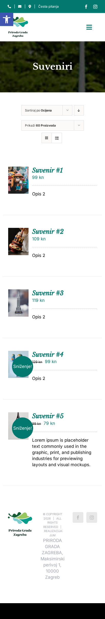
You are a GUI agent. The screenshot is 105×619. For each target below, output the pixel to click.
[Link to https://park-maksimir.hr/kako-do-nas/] (30, 6)
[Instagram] (91, 517)
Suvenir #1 (47, 170)
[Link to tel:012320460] (9, 6)
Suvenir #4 (47, 354)
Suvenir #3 (48, 293)
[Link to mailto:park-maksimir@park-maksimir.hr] (19, 6)
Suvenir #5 (48, 416)
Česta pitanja (48, 6)
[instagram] (95, 7)
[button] (6, 19)
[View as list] (57, 138)
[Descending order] (79, 110)
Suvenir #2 (48, 231)
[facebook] (86, 7)
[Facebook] (78, 517)
